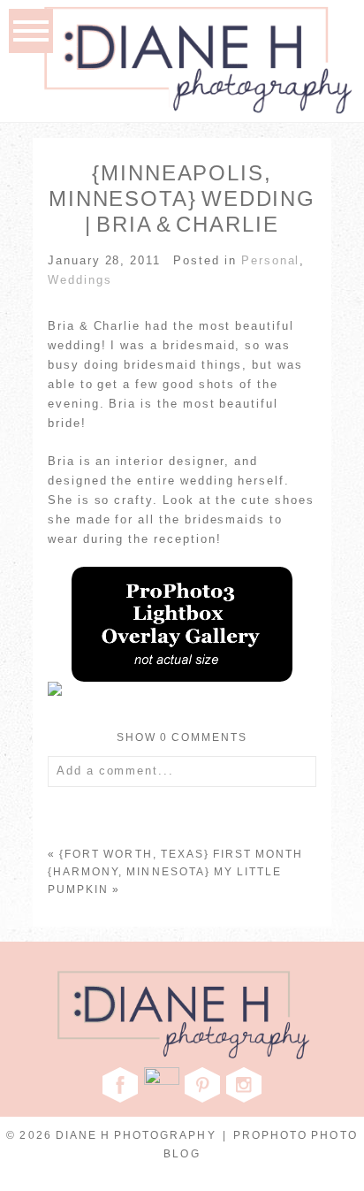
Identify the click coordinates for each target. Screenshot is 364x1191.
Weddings (80, 279)
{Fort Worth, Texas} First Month (181, 854)
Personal (270, 260)
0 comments (182, 737)
